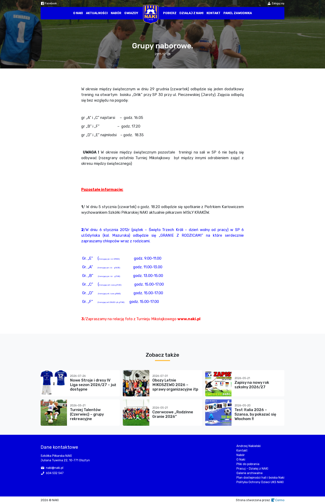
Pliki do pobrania (247, 464)
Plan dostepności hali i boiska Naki (260, 477)
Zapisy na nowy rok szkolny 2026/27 (252, 384)
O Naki (78, 13)
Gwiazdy (131, 13)
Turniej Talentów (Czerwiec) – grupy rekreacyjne (87, 414)
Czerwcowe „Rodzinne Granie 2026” (172, 414)
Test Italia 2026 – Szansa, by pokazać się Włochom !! (255, 414)
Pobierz (169, 13)
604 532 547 (55, 473)
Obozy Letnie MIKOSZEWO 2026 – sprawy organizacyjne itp (175, 384)
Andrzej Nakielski (248, 446)
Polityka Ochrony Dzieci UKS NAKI (260, 482)
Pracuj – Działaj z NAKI (252, 468)
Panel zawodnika (237, 13)
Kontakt (213, 13)
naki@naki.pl (54, 468)
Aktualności (97, 13)
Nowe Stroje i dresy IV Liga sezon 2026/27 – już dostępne (93, 384)
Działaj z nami (191, 13)
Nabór (116, 13)
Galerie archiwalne (249, 473)
